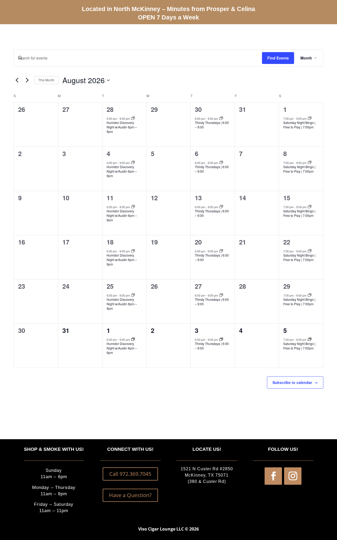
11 (110, 197)
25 (110, 286)
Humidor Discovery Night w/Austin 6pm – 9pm (122, 126)
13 (198, 197)
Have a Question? (130, 495)
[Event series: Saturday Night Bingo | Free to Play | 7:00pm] (309, 118)
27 (198, 286)
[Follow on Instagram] (292, 476)
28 (110, 109)
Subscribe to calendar (292, 382)
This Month (46, 80)
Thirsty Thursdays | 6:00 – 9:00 (212, 124)
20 (198, 241)
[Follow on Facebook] (273, 476)
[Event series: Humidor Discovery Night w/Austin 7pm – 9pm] (133, 118)
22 (286, 241)
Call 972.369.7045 (130, 473)
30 (198, 109)
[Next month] (27, 80)
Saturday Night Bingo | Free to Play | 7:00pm (299, 124)
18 (110, 241)
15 (286, 197)
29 (286, 286)
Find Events (278, 58)
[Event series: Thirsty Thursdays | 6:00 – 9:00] (221, 118)
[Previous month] (17, 80)
